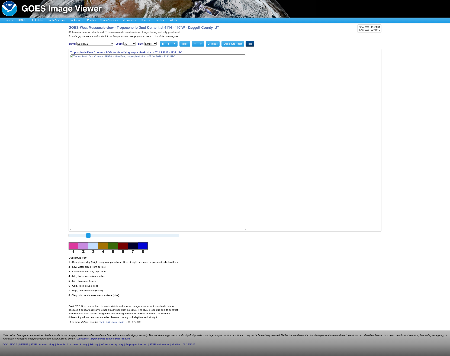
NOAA (13, 344)
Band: (72, 43)
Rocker (184, 44)
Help (250, 44)
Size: (141, 43)
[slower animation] (195, 44)
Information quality (112, 344)
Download (213, 44)
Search (61, 344)
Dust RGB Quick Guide (111, 322)
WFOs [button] (173, 20)
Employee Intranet (136, 344)
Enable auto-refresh (232, 44)
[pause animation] (169, 44)
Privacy (94, 344)
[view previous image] (163, 44)
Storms (144, 20)
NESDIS (23, 344)
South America (108, 20)
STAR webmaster (159, 344)
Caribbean (75, 20)
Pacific (90, 20)
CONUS (21, 20)
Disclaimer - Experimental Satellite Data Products (103, 339)
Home (8, 20)
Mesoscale (128, 20)
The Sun (159, 20)
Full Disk (37, 20)
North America (56, 20)
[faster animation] (201, 44)
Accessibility (46, 344)
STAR (33, 344)
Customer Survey (77, 344)
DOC (5, 344)
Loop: (119, 43)
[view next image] (175, 44)
